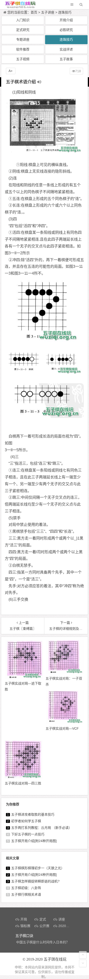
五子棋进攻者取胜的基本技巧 (32, 814)
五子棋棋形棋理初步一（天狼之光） (37, 868)
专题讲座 (22, 39)
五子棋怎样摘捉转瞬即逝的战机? (35, 881)
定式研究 (22, 30)
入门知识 (22, 20)
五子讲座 (47, 12)
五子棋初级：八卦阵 (26, 888)
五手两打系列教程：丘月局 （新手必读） (41, 828)
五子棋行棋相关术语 (26, 894)
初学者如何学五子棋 (26, 821)
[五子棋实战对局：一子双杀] (65, 672)
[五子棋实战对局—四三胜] (24, 777)
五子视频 (22, 59)
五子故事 (66, 59)
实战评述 (66, 49)
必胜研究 (66, 30)
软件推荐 (22, 49)
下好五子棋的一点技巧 (27, 834)
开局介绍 (66, 20)
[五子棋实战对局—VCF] (65, 722)
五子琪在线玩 (55, 959)
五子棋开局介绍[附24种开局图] (34, 841)
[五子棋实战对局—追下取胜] (24, 677)
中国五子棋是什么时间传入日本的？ (42, 942)
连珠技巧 (64, 12)
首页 (34, 12)
